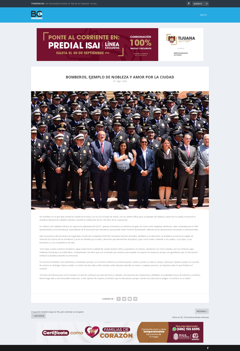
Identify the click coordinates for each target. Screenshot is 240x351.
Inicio (203, 15)
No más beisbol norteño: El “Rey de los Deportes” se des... (71, 3)
